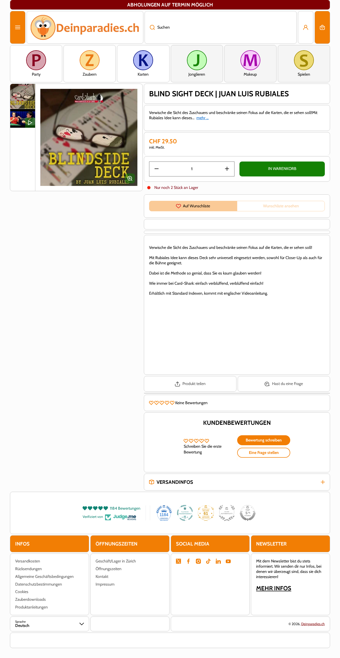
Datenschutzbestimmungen (38, 584)
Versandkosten (27, 561)
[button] (322, 27)
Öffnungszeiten (108, 568)
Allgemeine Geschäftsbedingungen (44, 576)
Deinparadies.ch (313, 624)
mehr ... (202, 117)
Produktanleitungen (31, 607)
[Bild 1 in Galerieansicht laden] (22, 96)
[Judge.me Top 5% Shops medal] (248, 513)
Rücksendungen (28, 568)
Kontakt (102, 576)
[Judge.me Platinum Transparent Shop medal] (185, 513)
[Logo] (85, 27)
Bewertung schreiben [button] (264, 440)
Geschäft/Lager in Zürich (116, 561)
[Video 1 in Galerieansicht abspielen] (22, 118)
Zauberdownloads (30, 599)
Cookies (21, 591)
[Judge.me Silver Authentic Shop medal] (227, 513)
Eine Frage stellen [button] (264, 452)
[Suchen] (150, 27)
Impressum (105, 584)
